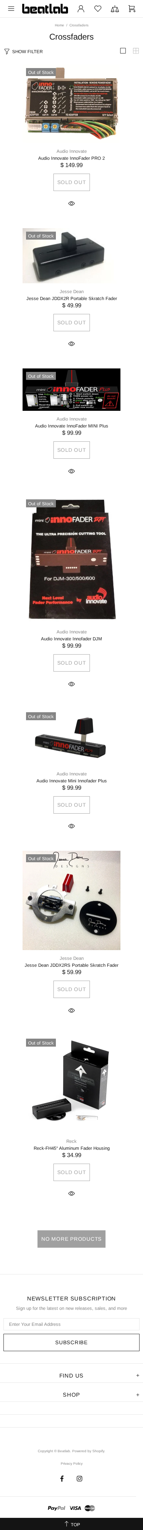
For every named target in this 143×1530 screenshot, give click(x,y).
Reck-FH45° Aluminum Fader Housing (72, 1148)
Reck (71, 1141)
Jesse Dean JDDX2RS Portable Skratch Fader (71, 965)
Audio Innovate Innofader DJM (71, 638)
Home (59, 25)
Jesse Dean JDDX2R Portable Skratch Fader (71, 298)
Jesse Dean (72, 291)
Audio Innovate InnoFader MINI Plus (71, 426)
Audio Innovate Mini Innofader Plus (71, 780)
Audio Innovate (72, 151)
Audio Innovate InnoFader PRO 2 (71, 158)
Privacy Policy (72, 1463)
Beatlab (45, 9)
